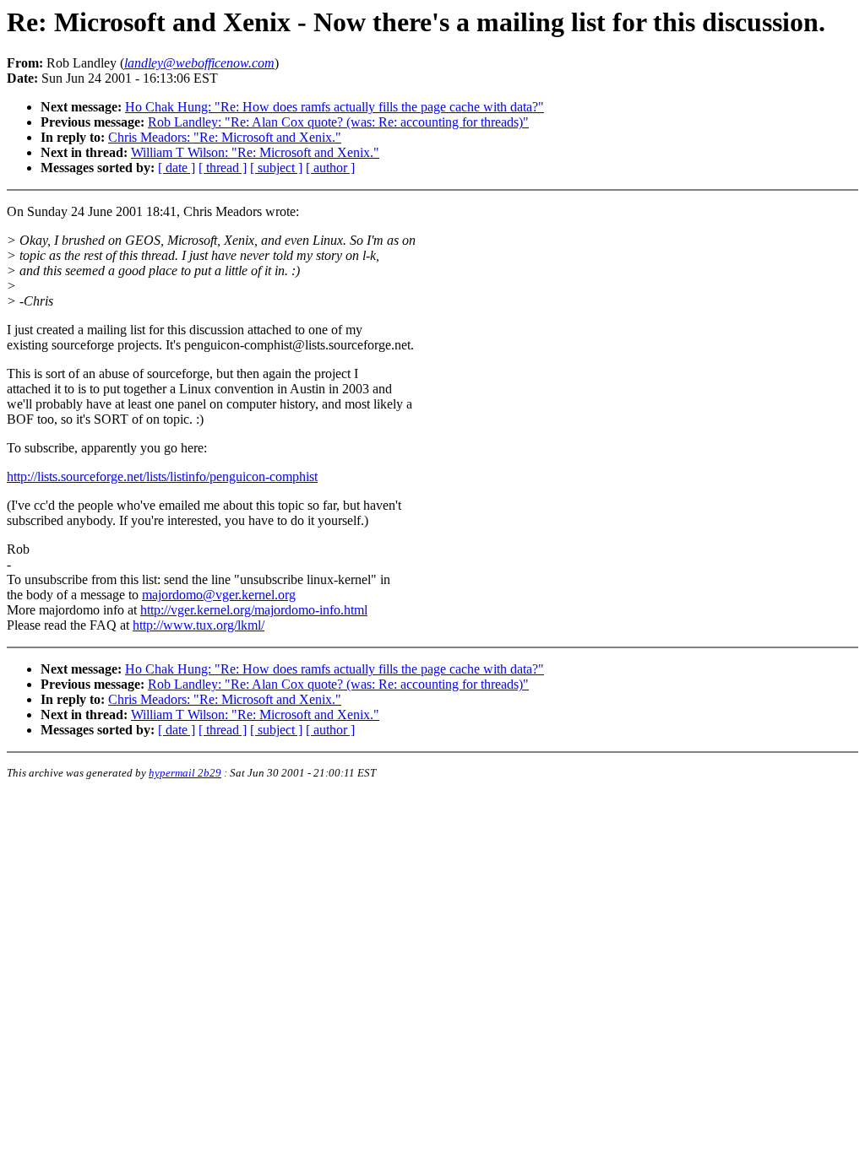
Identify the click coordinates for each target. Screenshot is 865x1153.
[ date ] (176, 167)
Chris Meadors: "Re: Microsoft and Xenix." (224, 137)
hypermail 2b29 (185, 772)
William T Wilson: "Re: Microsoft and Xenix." (255, 152)
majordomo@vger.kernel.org (219, 594)
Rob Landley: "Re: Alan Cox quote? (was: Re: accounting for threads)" (338, 122)
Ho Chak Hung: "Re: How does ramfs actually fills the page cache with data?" (334, 107)
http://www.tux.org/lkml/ (198, 625)
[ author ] (330, 167)
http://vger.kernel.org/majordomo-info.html (253, 610)
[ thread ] (223, 167)
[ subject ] (276, 167)
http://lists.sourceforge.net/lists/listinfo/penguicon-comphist (162, 476)
